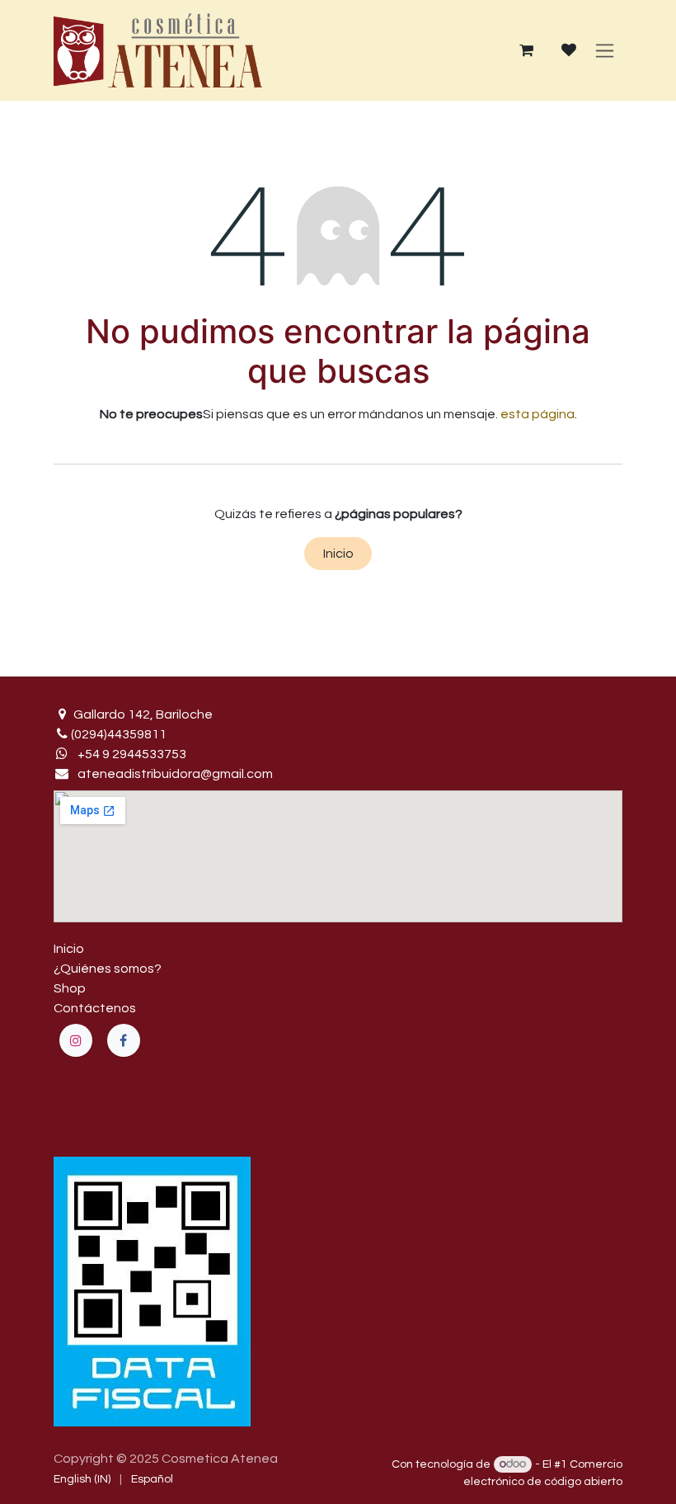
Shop (70, 988)
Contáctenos (95, 1008)
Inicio (338, 553)
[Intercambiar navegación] (604, 50)
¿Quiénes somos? (108, 968)
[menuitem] (82, 1480)
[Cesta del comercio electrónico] (526, 50)
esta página (537, 414)
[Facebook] (123, 1040)
